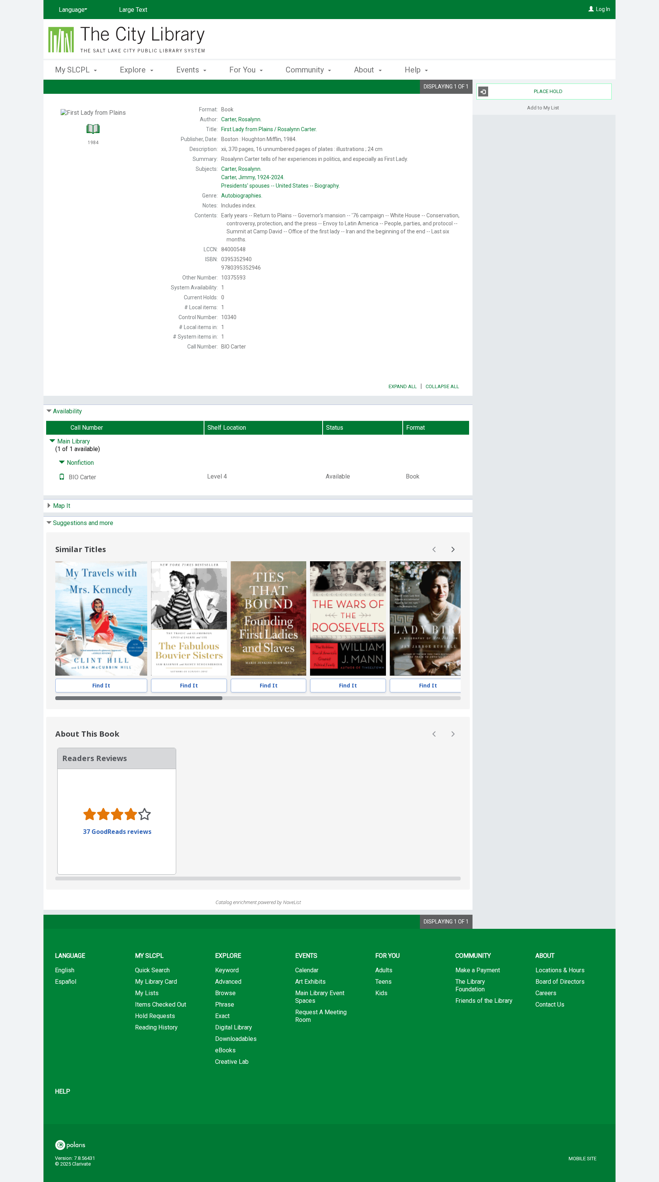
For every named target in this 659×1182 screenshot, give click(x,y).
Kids (381, 993)
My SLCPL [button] (73, 69)
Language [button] (70, 955)
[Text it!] (62, 477)
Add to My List (543, 107)
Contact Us (549, 1004)
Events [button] (188, 69)
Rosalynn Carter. (269, 129)
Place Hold (548, 91)
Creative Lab (232, 1061)
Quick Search (152, 970)
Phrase (224, 1004)
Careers (545, 993)
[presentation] (101, 618)
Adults (383, 970)
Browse (225, 993)
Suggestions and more (83, 523)
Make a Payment (477, 970)
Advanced (228, 981)
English (64, 970)
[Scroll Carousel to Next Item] (453, 549)
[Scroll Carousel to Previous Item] (434, 549)
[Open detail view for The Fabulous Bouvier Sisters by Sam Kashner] (189, 618)
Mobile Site (582, 1158)
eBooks (225, 1050)
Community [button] (306, 69)
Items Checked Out (160, 1004)
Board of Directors (560, 981)
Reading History (156, 1027)
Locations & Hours (560, 970)
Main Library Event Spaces (319, 996)
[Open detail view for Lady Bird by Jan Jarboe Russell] (428, 618)
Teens (383, 981)
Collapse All (442, 386)
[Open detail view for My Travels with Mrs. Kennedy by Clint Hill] (101, 618)
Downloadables (236, 1038)
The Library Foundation (470, 985)
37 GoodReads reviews (117, 831)
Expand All (403, 386)
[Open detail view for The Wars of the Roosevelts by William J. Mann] (348, 618)
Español (65, 981)
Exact (222, 1016)
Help (62, 1091)
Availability (67, 411)
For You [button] (243, 69)
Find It (101, 685)
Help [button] (414, 69)
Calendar (306, 970)
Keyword (227, 970)
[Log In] (591, 9)
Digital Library (233, 1027)
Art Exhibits (310, 981)
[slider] (258, 698)
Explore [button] (134, 69)
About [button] (365, 69)
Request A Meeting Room (321, 1016)
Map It (61, 505)
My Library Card (156, 981)
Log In (603, 9)
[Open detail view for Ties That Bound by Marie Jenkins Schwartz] (269, 618)
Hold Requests (155, 1016)
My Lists (147, 993)
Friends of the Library (484, 1000)
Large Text (133, 9)
